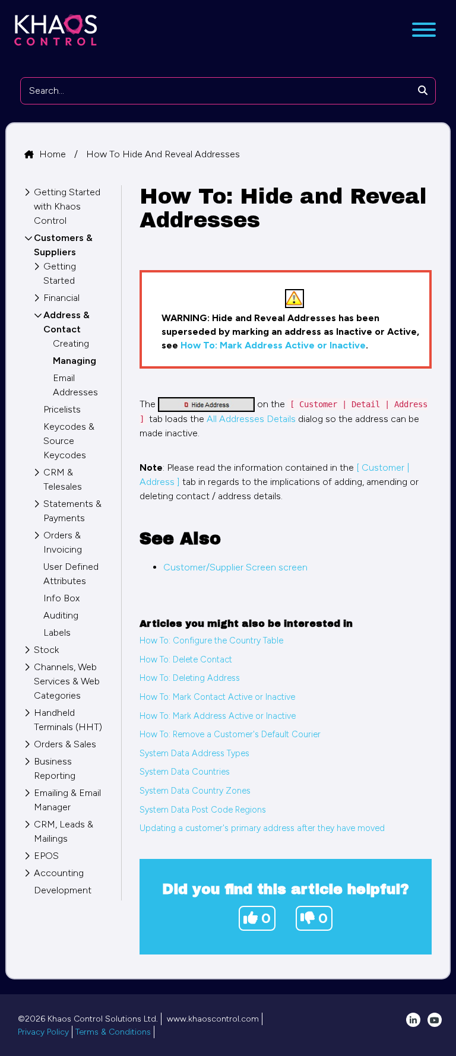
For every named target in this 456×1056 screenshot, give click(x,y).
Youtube (435, 1020)
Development (62, 890)
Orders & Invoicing (62, 542)
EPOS (46, 855)
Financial (61, 297)
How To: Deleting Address (190, 678)
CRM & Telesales (62, 479)
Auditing (60, 615)
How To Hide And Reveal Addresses (163, 154)
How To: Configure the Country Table (211, 640)
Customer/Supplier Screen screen (235, 567)
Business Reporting (54, 768)
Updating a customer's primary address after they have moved (262, 828)
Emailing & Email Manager (67, 800)
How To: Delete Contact (186, 659)
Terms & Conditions (113, 1032)
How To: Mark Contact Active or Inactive (217, 697)
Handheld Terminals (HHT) (68, 719)
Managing (74, 360)
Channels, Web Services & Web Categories (67, 681)
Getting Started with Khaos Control (67, 206)
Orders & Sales (65, 744)
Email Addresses (75, 385)
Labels (57, 632)
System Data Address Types (194, 753)
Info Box (61, 598)
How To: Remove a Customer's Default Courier (230, 734)
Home (53, 154)
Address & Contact (66, 322)
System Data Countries (185, 771)
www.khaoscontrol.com (213, 1019)
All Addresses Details (251, 418)
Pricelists (62, 409)
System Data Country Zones (195, 790)
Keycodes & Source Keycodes (68, 441)
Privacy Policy (43, 1032)
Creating (71, 343)
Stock (46, 649)
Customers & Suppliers (63, 245)
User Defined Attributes (71, 573)
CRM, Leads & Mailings (63, 831)
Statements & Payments (72, 511)
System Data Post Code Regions (203, 809)
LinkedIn (413, 1020)
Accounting (59, 873)
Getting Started (59, 273)
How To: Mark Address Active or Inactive (273, 345)
